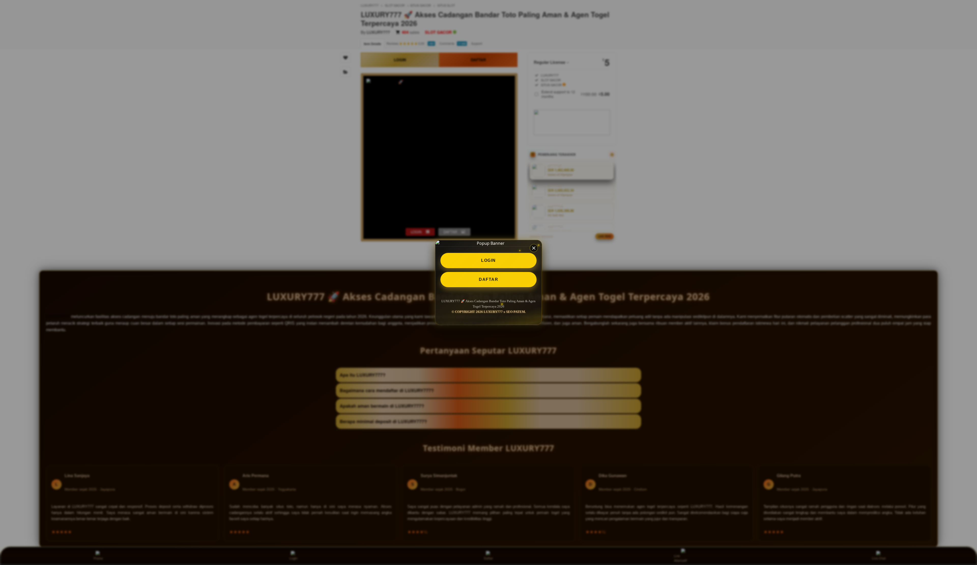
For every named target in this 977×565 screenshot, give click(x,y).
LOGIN (488, 260)
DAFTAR (488, 279)
